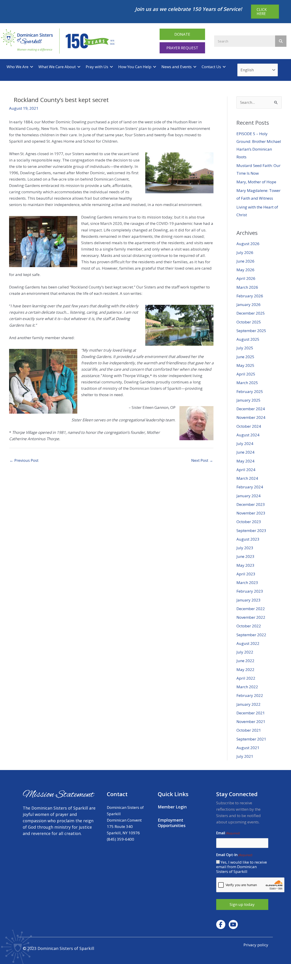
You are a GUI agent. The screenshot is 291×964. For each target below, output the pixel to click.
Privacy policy (255, 944)
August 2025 (247, 339)
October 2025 (248, 322)
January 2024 (248, 495)
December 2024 (250, 408)
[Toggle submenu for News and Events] (195, 67)
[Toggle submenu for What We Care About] (79, 67)
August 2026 (247, 243)
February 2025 (249, 391)
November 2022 (250, 617)
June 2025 (245, 356)
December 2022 (250, 608)
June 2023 (245, 556)
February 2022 (249, 695)
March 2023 (247, 582)
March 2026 (247, 287)
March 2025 (247, 382)
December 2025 (250, 313)
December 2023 (250, 504)
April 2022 (245, 678)
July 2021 (244, 756)
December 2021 (250, 713)
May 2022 (245, 669)
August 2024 (247, 434)
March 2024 (247, 478)
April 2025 (245, 374)
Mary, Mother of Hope (256, 181)
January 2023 (248, 600)
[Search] (280, 41)
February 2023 (249, 591)
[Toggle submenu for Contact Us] (224, 67)
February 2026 (249, 295)
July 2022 (244, 652)
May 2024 (245, 461)
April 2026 (245, 278)
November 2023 (250, 513)
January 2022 (248, 704)
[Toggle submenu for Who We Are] (31, 67)
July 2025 (244, 347)
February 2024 (249, 486)
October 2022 (248, 626)
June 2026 (245, 261)
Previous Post (24, 460)
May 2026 (245, 269)
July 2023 (244, 547)
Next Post (202, 460)
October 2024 (248, 426)
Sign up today (242, 904)
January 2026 (248, 304)
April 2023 (245, 573)
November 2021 (250, 721)
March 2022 (247, 686)
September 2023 (251, 530)
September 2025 (251, 330)
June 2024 (245, 452)
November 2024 (250, 417)
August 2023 (247, 539)
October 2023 (248, 521)
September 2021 (251, 739)
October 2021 (248, 730)
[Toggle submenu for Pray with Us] (111, 67)
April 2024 (245, 469)
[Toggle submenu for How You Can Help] (154, 67)
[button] (182, 34)
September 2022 (251, 634)
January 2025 (248, 400)
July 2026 (244, 252)
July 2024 (244, 443)
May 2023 (245, 565)
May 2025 (245, 365)
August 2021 (247, 747)
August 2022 (247, 643)
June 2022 (245, 660)
